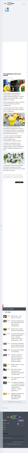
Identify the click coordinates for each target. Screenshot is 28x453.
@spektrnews (5, 408)
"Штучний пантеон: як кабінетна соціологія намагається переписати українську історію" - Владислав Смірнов (17, 358)
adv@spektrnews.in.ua (6, 437)
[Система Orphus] (20, 420)
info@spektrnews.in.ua (18, 441)
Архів (4, 429)
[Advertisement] (14, 26)
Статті (4, 425)
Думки (4, 427)
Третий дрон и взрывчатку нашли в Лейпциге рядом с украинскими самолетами (17, 345)
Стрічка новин (6, 423)
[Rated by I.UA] (20, 424)
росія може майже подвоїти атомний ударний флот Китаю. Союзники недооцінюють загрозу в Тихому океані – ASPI (18, 337)
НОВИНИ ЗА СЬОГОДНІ (14, 401)
